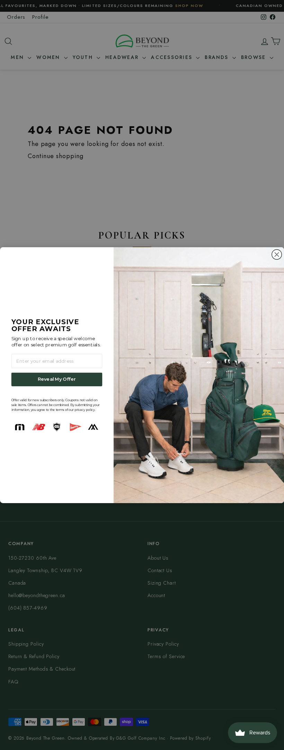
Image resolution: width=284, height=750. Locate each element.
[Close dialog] (277, 254)
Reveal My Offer (57, 379)
